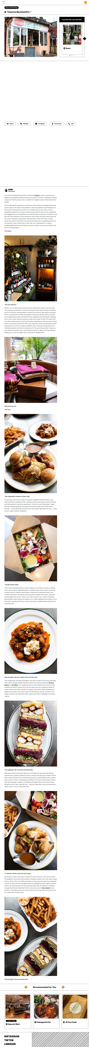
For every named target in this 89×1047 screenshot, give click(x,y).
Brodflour (15, 685)
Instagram (11, 1036)
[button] (84, 38)
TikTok (9, 1040)
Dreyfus (37, 195)
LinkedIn (10, 1044)
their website (46, 888)
